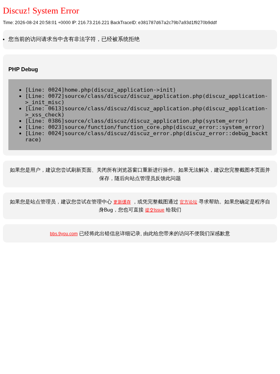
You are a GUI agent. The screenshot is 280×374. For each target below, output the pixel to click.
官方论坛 (188, 202)
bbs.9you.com (64, 233)
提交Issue (154, 210)
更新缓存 (122, 202)
